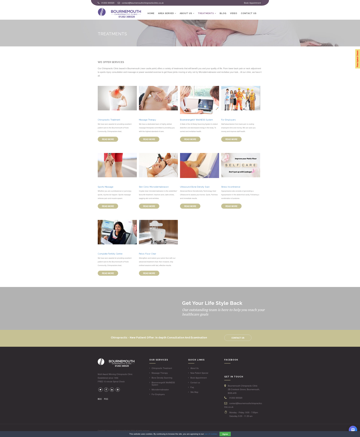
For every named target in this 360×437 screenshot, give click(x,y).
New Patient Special (199, 372)
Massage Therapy (147, 120)
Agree (225, 434)
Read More (108, 139)
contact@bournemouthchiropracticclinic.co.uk (143, 2)
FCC (106, 398)
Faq (192, 387)
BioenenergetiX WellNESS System (196, 120)
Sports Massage (105, 187)
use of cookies (210, 434)
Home (151, 13)
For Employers (228, 120)
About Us (186, 13)
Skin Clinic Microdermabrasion (154, 187)
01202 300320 (107, 2)
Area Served (166, 13)
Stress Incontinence (230, 187)
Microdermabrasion (160, 389)
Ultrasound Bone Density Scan (195, 187)
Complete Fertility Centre (110, 254)
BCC (100, 398)
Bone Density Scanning (162, 377)
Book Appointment (252, 2)
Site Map (194, 392)
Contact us (248, 13)
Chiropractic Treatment (109, 120)
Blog (223, 13)
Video (233, 13)
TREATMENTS (206, 13)
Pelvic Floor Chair (147, 254)
